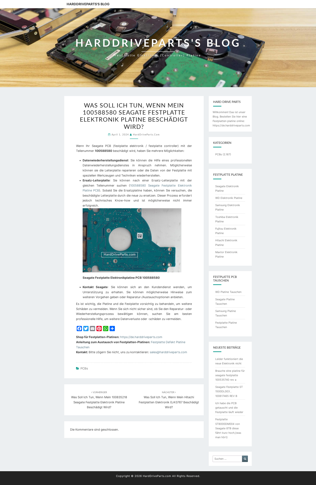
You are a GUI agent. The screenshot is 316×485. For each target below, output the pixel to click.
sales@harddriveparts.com (168, 352)
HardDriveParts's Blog (88, 4)
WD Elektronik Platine (228, 198)
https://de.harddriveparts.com (141, 337)
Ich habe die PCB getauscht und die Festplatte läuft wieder (229, 408)
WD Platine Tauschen (228, 292)
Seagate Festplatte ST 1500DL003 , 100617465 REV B (229, 391)
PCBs (84, 368)
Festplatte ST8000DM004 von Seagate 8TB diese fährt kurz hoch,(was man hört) (228, 428)
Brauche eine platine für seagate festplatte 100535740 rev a (230, 375)
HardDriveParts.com (146, 135)
